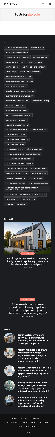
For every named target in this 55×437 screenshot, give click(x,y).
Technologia (13, 422)
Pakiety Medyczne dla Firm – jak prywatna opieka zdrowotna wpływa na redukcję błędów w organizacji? (34, 372)
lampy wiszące (11, 72)
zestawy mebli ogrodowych (16, 204)
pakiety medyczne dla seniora (17, 140)
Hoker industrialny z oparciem (17, 57)
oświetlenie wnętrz (39, 130)
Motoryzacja (32, 426)
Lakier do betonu (12, 67)
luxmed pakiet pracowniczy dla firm (19, 81)
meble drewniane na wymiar (16, 86)
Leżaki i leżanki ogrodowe (30, 72)
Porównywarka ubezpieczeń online (19, 159)
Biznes (20, 426)
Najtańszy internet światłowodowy (19, 96)
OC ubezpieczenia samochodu (16, 111)
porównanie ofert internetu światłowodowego (24, 149)
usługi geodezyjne (12, 199)
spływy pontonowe (38, 173)
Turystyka (44, 422)
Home (14, 418)
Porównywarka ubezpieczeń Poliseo (19, 164)
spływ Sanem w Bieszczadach (16, 173)
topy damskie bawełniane (15, 183)
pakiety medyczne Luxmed (15, 144)
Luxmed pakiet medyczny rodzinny (19, 77)
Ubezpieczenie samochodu (38, 183)
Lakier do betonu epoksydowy (34, 67)
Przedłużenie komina (38, 169)
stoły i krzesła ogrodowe (15, 178)
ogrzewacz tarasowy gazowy (17, 125)
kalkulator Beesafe (40, 57)
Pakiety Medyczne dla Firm (15, 135)
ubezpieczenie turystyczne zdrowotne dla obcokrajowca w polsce (22, 189)
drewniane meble (37, 48)
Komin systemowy (35, 62)
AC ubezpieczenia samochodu (16, 48)
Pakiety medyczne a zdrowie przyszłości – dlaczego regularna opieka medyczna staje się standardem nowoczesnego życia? (27, 309)
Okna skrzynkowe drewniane (16, 130)
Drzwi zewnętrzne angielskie (17, 52)
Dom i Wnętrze (36, 418)
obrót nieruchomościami (15, 106)
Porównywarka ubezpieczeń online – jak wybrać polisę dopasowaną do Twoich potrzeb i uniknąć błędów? (32, 401)
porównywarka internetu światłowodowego (23, 154)
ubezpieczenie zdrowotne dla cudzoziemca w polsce (25, 195)
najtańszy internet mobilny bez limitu (20, 91)
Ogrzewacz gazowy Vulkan (16, 120)
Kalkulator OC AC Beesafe (15, 62)
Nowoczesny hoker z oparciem (17, 101)
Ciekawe (23, 418)
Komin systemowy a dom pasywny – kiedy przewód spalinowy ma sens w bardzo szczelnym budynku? (27, 261)
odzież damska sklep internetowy (18, 115)
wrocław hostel (29, 199)
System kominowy (36, 178)
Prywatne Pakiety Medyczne (16, 169)
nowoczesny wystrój (41, 101)
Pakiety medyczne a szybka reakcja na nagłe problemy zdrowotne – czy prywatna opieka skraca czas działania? (33, 387)
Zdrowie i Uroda (29, 422)
